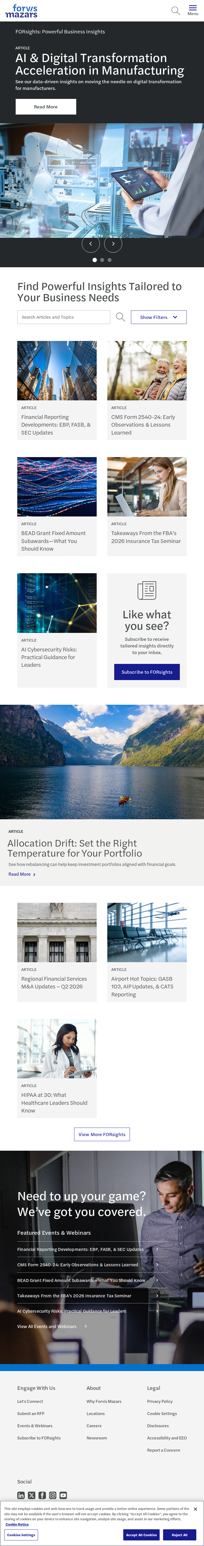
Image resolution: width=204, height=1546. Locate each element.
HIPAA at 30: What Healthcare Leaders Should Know (54, 1102)
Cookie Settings (162, 1413)
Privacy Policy (160, 1401)
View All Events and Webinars (46, 1326)
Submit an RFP (30, 1413)
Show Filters (153, 317)
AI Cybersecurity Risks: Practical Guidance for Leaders (49, 657)
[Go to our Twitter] (31, 1495)
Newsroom (97, 1438)
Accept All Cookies (141, 1534)
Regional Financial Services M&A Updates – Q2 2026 (54, 982)
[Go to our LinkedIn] (21, 1495)
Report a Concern (163, 1450)
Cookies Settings (21, 1534)
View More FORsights (102, 1134)
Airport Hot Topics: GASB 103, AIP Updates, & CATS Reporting (142, 986)
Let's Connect (30, 1401)
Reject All (180, 1534)
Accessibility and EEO (167, 1438)
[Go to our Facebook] (42, 1495)
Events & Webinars (34, 1425)
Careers (94, 1425)
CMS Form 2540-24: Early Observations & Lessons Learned (143, 424)
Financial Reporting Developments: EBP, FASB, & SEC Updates (56, 424)
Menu (193, 13)
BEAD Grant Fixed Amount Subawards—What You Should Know (53, 540)
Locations (96, 1413)
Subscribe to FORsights (147, 671)
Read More (46, 106)
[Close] (195, 1509)
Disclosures (158, 1425)
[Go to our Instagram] (52, 1495)
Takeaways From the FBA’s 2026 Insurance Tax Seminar (146, 536)
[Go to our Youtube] (63, 1495)
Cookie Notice (17, 1524)
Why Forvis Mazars (104, 1401)
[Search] (176, 11)
